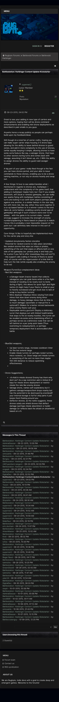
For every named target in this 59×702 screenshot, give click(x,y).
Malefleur (7, 521)
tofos (5, 542)
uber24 (6, 578)
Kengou (6, 459)
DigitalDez (7, 474)
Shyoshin (7, 500)
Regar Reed (8, 557)
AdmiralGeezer (9, 443)
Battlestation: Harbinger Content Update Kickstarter (26, 441)
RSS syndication (11, 667)
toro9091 (7, 599)
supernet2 (27, 84)
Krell (4, 536)
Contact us (9, 663)
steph (5, 588)
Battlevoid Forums (31, 55)
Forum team (9, 660)
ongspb (6, 469)
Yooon (5, 485)
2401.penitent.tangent (12, 464)
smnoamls (7, 454)
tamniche (7, 562)
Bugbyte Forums (12, 55)
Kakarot (6, 490)
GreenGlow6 (8, 568)
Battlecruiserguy (10, 619)
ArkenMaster (8, 531)
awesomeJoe (8, 448)
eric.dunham (8, 526)
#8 (53, 113)
